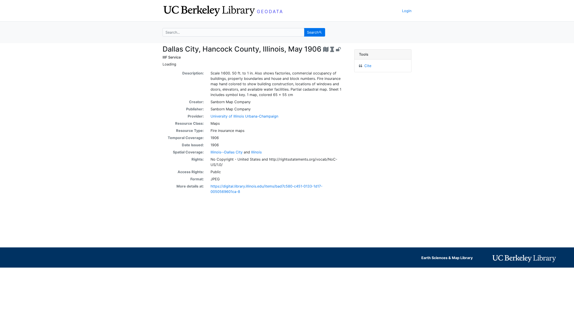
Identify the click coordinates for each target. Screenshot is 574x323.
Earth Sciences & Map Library (447, 257)
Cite (367, 65)
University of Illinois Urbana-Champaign (244, 116)
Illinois (256, 152)
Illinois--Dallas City (227, 152)
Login (406, 11)
